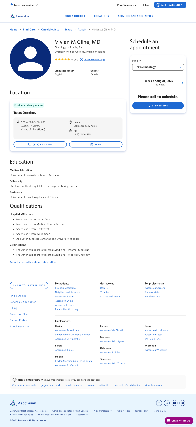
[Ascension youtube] (175, 403)
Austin (82, 29)
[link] (127, 5)
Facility (136, 60)
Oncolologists (50, 29)
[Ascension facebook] (159, 403)
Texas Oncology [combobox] (145, 67)
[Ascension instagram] (182, 403)
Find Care (29, 29)
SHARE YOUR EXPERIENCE (29, 285)
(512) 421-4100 (42, 144)
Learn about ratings (94, 59)
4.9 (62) (74, 59)
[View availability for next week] (182, 83)
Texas (68, 29)
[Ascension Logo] (54, 403)
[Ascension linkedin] (167, 403)
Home (13, 29)
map (98, 144)
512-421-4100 (160, 105)
